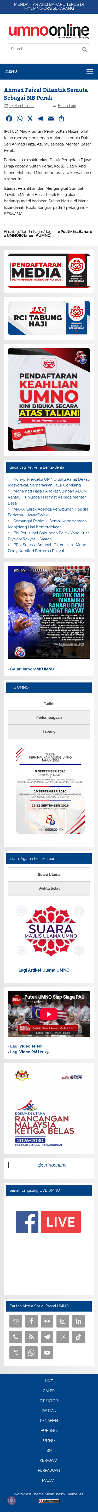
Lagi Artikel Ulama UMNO (44, 970)
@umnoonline (52, 1165)
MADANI (49, 1480)
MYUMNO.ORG (38, 8)
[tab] (49, 704)
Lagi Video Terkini (26, 1046)
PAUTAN (49, 1411)
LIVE (49, 1381)
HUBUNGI (49, 1431)
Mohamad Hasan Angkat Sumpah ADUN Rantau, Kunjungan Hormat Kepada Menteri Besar (47, 497)
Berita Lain (67, 106)
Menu (11, 71)
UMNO (49, 1441)
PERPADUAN (49, 1470)
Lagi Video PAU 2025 (29, 1052)
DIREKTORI (49, 1401)
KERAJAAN (49, 1461)
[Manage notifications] (11, 1500)
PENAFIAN (49, 1421)
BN (49, 1451)
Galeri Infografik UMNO (31, 669)
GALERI (49, 1391)
